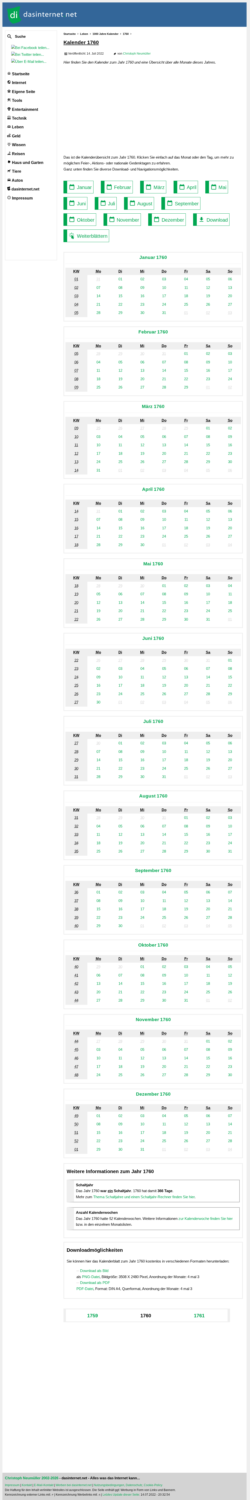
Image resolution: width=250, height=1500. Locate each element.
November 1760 (153, 1019)
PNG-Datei (91, 1277)
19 (208, 296)
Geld (16, 136)
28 (98, 313)
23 (142, 304)
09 (142, 287)
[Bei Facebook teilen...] (31, 48)
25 (186, 304)
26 (208, 304)
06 (230, 279)
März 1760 (153, 406)
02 (142, 279)
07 (98, 287)
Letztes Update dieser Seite (121, 1494)
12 (208, 287)
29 (120, 313)
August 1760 (153, 795)
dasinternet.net (24, 189)
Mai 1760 (153, 563)
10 (164, 287)
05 (208, 279)
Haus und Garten (27, 163)
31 (164, 313)
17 (164, 296)
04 (186, 279)
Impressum (22, 198)
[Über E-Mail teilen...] (29, 61)
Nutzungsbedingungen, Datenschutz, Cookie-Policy (128, 1485)
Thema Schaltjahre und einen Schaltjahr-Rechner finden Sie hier (144, 1197)
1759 (92, 1315)
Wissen (18, 145)
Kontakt (27, 1485)
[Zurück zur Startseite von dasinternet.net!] (88, 15)
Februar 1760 (153, 331)
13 (230, 287)
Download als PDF (95, 1283)
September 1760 (153, 870)
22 (120, 304)
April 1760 (153, 489)
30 (142, 313)
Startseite (20, 74)
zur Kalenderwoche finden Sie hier (205, 1218)
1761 (199, 1315)
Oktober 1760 (153, 945)
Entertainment (24, 109)
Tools (16, 100)
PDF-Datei (84, 1289)
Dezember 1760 (153, 1094)
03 (164, 279)
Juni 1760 (153, 638)
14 (98, 296)
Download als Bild (94, 1271)
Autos (17, 180)
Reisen (18, 154)
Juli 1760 (153, 721)
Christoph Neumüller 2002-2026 (31, 1478)
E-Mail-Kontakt (43, 1485)
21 (98, 304)
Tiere (16, 171)
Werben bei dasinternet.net (74, 1485)
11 (186, 287)
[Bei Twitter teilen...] (28, 54)
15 (120, 296)
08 (120, 287)
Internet (18, 83)
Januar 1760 (153, 257)
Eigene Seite (23, 92)
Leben (17, 127)
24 (164, 304)
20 (230, 296)
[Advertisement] (153, 109)
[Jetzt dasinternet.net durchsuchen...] (27, 36)
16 (142, 296)
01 (120, 279)
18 (186, 296)
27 (230, 304)
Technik (19, 118)
